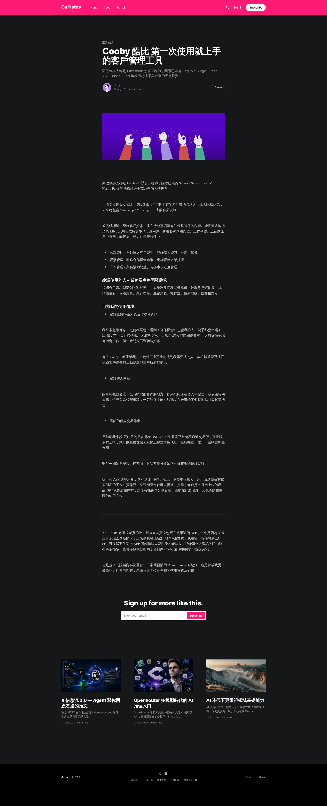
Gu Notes (71, 7)
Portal (121, 7)
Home (94, 7)
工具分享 (148, 780)
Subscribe (255, 7)
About (108, 7)
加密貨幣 (161, 780)
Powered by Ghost (256, 777)
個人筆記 (134, 780)
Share (218, 87)
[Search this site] (227, 7)
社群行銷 (175, 780)
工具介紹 (107, 42)
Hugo (117, 85)
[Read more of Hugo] (107, 87)
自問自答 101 (190, 780)
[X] (159, 773)
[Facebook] (166, 773)
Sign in (238, 7)
